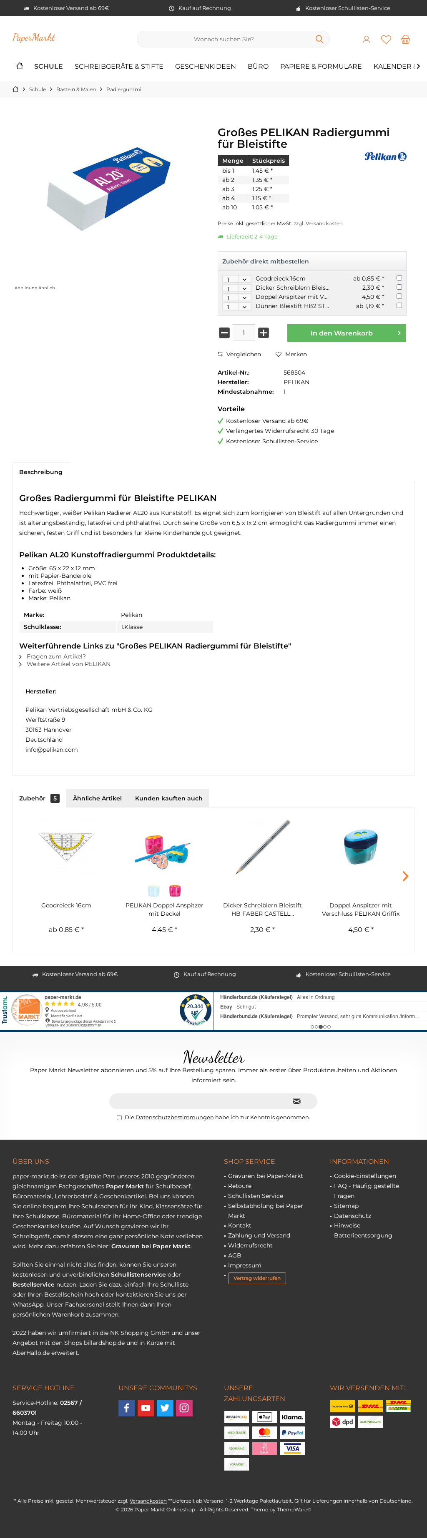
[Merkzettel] (386, 39)
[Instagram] (184, 1408)
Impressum (244, 1265)
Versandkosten (148, 1501)
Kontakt (239, 1225)
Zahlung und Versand (259, 1235)
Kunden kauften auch (169, 798)
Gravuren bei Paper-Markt (265, 1176)
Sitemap (346, 1206)
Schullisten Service (255, 1196)
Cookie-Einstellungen (365, 1176)
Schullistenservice (138, 1274)
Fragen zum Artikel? (55, 656)
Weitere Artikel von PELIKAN (68, 664)
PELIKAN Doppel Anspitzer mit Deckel (164, 909)
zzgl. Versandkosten (318, 223)
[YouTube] (146, 1408)
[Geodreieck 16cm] (66, 847)
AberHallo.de (31, 1353)
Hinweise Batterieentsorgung (363, 1230)
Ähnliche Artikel (97, 798)
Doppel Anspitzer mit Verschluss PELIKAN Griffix (326, 297)
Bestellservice (34, 1284)
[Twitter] (165, 1408)
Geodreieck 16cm (281, 278)
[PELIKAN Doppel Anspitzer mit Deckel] (165, 847)
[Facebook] (126, 1408)
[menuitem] (405, 39)
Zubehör (38, 798)
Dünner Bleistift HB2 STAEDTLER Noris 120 (318, 306)
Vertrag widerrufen (257, 1278)
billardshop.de (104, 1343)
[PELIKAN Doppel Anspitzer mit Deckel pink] (175, 890)
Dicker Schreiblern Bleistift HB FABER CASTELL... (262, 909)
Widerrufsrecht (250, 1245)
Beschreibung (41, 472)
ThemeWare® (294, 1509)
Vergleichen (243, 354)
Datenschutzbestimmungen (175, 1117)
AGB (234, 1255)
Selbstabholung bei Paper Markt (265, 1211)
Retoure (239, 1186)
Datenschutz (352, 1216)
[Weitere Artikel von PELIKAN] (386, 156)
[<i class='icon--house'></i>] (20, 66)
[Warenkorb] (405, 39)
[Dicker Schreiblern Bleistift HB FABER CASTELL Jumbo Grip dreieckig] (263, 847)
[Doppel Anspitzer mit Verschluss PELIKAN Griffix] (361, 847)
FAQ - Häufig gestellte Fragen (366, 1191)
